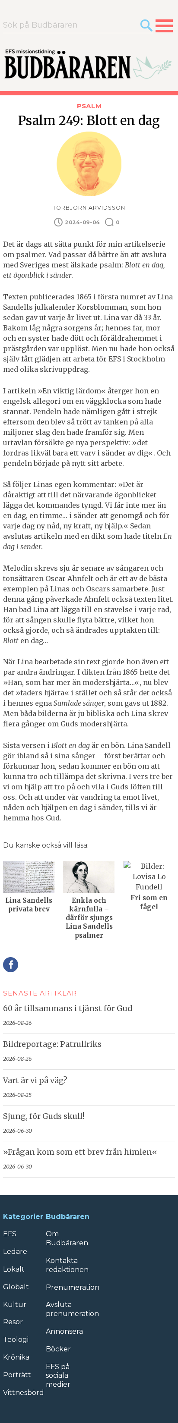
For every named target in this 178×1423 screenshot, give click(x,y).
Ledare (15, 1251)
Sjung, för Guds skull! (43, 1116)
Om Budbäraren (67, 1238)
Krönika (16, 1357)
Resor (13, 1322)
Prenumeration (72, 1287)
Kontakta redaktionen (67, 1265)
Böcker (58, 1349)
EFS (9, 1234)
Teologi (16, 1339)
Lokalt (14, 1269)
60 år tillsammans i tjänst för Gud (67, 1008)
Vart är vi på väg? (35, 1080)
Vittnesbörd (23, 1392)
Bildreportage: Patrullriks (52, 1044)
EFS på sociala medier (58, 1376)
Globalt (16, 1287)
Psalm (89, 106)
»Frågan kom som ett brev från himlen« (80, 1152)
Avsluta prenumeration (72, 1309)
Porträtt (17, 1375)
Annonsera (64, 1331)
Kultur (14, 1304)
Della (10, 964)
